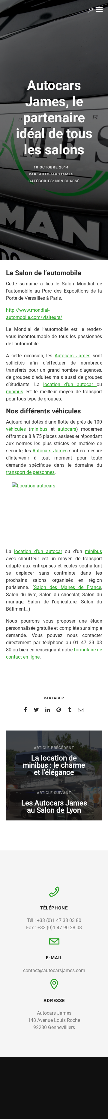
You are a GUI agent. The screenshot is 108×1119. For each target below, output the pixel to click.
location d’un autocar (70, 384)
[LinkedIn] (66, 1114)
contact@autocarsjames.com (54, 970)
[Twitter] (53, 1114)
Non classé (67, 181)
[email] (81, 709)
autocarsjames (56, 174)
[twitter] (37, 709)
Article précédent (54, 748)
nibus (96, 551)
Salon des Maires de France (67, 587)
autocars (67, 429)
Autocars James (72, 356)
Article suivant (54, 793)
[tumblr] (70, 709)
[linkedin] (48, 709)
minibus (14, 391)
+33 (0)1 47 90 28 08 (60, 927)
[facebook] (26, 709)
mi (87, 551)
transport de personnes (30, 472)
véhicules (16, 429)
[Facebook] (41, 1114)
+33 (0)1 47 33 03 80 (59, 920)
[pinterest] (59, 709)
